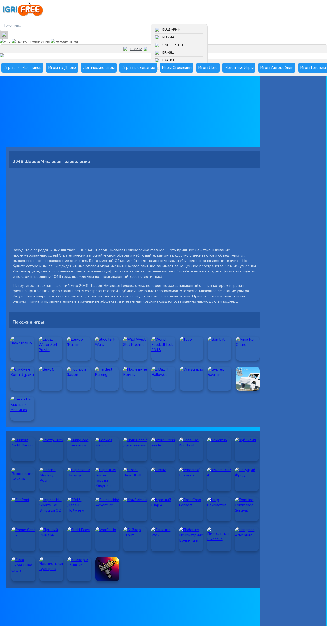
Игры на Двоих (62, 67)
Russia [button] (136, 49)
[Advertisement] (135, 113)
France (168, 60)
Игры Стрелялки (177, 67)
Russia (168, 37)
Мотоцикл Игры (239, 67)
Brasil (168, 52)
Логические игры (99, 67)
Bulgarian (171, 29)
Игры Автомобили (276, 67)
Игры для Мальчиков (22, 67)
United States (175, 45)
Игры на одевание (138, 67)
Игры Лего (208, 67)
